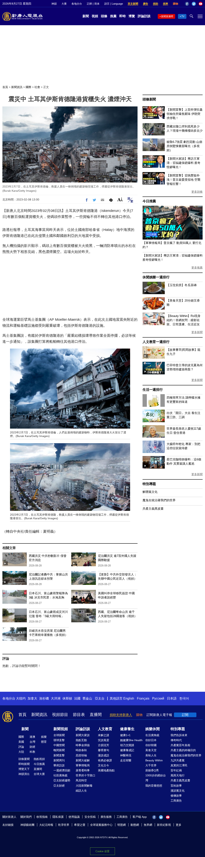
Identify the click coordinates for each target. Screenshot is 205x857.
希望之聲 (79, 824)
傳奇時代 (176, 740)
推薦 (113, 16)
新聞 (85, 16)
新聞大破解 (83, 760)
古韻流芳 (103, 745)
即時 (122, 16)
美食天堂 (151, 750)
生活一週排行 (153, 390)
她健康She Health (131, 740)
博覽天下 (24, 769)
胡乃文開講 (127, 745)
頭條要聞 (24, 759)
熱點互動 (81, 740)
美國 (21, 741)
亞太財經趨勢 (61, 780)
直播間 (96, 714)
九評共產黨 (178, 760)
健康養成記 (127, 750)
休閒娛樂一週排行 (156, 277)
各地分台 (76, 3)
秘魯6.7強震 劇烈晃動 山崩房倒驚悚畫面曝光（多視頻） (184, 146)
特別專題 (149, 484)
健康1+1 (125, 735)
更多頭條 (197, 191)
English (128, 698)
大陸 (21, 751)
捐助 (155, 3)
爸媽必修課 (105, 760)
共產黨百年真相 (180, 745)
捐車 (165, 3)
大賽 (64, 3)
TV (182, 16)
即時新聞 (24, 764)
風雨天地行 (178, 775)
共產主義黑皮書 (153, 508)
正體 (89, 3)
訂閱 (185, 715)
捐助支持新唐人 (121, 715)
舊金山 (87, 698)
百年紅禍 (176, 770)
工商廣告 (176, 800)
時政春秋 (81, 750)
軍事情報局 (83, 765)
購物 (175, 3)
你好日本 (151, 740)
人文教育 (105, 729)
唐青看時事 (83, 770)
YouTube (201, 4)
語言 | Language (113, 3)
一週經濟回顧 (61, 770)
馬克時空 (81, 780)
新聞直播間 (167, 16)
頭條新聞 (149, 99)
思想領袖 (81, 755)
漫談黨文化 (178, 790)
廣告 (145, 3)
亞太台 (100, 698)
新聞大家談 (83, 735)
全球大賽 (39, 774)
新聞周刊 (59, 760)
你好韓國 (151, 745)
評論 (21, 746)
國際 (28, 87)
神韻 (54, 3)
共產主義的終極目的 (183, 750)
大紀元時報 (46, 824)
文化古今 (103, 765)
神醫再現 (125, 755)
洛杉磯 (44, 698)
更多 (178, 824)
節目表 (79, 714)
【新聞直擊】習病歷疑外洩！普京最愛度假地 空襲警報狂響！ (183, 179)
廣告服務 (106, 816)
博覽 (132, 16)
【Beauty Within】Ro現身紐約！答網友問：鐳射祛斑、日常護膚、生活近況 (183, 320)
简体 (96, 3)
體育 (44, 741)
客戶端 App (140, 816)
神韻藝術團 (27, 824)
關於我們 (26, 816)
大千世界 (151, 765)
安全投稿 (90, 816)
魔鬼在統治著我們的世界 (159, 500)
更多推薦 (197, 267)
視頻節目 (60, 714)
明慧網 (121, 824)
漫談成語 (103, 755)
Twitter (194, 4)
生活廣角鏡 (152, 735)
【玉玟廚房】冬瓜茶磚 (182, 285)
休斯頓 (67, 698)
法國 (77, 698)
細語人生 (81, 790)
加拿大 (32, 698)
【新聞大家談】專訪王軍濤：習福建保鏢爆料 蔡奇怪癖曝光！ (183, 163)
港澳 (32, 736)
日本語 (172, 698)
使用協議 (74, 816)
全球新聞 (59, 735)
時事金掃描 (83, 745)
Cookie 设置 (102, 851)
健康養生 (127, 729)
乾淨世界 (63, 824)
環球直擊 (59, 740)
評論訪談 (144, 16)
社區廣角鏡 (60, 775)
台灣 (32, 741)
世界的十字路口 (85, 775)
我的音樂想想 (153, 785)
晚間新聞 (59, 750)
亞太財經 (59, 785)
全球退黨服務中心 (101, 824)
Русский (158, 698)
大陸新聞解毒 (84, 785)
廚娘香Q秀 (152, 770)
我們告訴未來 (179, 735)
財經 (32, 746)
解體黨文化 (150, 491)
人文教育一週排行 (156, 342)
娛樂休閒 (152, 729)
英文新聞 (133, 3)
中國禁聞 (59, 745)
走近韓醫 (125, 760)
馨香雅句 (103, 750)
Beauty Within (154, 760)
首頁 (5, 87)
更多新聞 (197, 332)
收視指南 (42, 816)
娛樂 (44, 736)
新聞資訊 (16, 87)
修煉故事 (176, 795)
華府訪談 (59, 765)
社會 (37, 87)
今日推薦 (149, 201)
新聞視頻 (60, 729)
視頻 (95, 16)
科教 (32, 751)
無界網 (148, 824)
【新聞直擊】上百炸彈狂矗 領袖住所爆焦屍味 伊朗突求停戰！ (185, 114)
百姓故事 (176, 785)
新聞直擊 (59, 755)
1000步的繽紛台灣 (155, 778)
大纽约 (21, 698)
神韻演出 (24, 774)
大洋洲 (55, 698)
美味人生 (151, 755)
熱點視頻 (39, 759)
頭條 (104, 16)
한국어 (184, 698)
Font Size (120, 199)
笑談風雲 (103, 740)
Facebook (187, 4)
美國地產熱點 (106, 770)
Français (143, 698)
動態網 (135, 824)
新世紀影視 (164, 824)
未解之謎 (103, 735)
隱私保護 (58, 816)
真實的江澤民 (179, 765)
